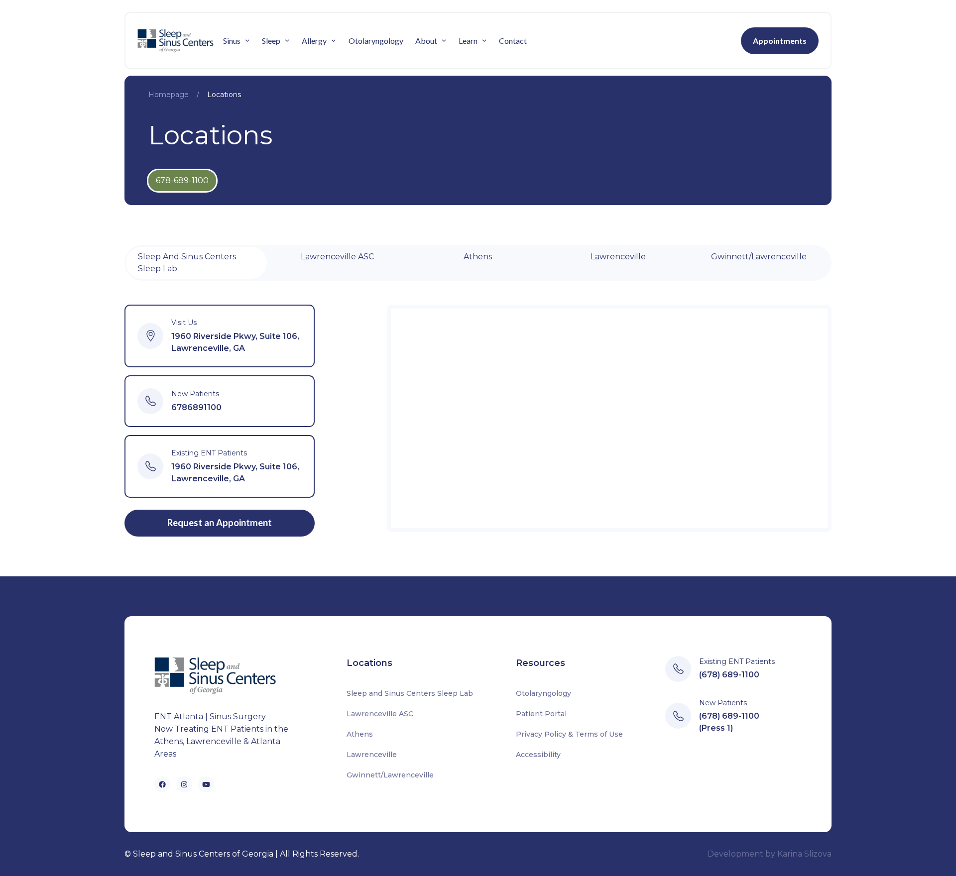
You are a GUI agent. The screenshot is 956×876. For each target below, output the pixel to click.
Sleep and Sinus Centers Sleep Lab (410, 693)
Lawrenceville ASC (380, 713)
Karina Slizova (804, 854)
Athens (360, 734)
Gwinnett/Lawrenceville (390, 774)
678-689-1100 (182, 180)
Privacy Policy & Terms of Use (569, 734)
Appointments (780, 40)
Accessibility (538, 754)
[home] (177, 40)
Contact (513, 40)
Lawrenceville (372, 754)
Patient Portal (541, 713)
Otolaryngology (376, 40)
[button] (236, 41)
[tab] (196, 263)
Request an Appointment (219, 522)
